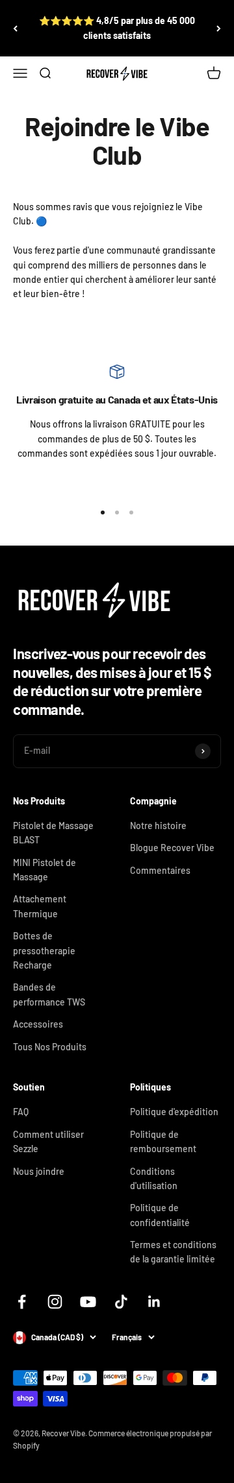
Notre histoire (158, 825)
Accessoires (38, 1024)
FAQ (21, 1111)
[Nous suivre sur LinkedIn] (154, 1301)
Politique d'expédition (174, 1111)
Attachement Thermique (39, 906)
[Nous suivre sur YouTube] (88, 1301)
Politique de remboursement (163, 1141)
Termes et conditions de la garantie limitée (173, 1251)
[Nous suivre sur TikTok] (121, 1301)
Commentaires (160, 870)
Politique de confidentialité (160, 1214)
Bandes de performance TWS (49, 994)
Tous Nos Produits (49, 1046)
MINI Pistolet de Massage (44, 869)
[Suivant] (218, 28)
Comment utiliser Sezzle (48, 1141)
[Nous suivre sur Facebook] (22, 1301)
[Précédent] (15, 28)
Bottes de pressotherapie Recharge (44, 950)
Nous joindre (38, 1171)
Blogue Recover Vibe (172, 847)
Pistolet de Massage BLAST (53, 832)
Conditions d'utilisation (153, 1178)
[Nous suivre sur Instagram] (55, 1301)
